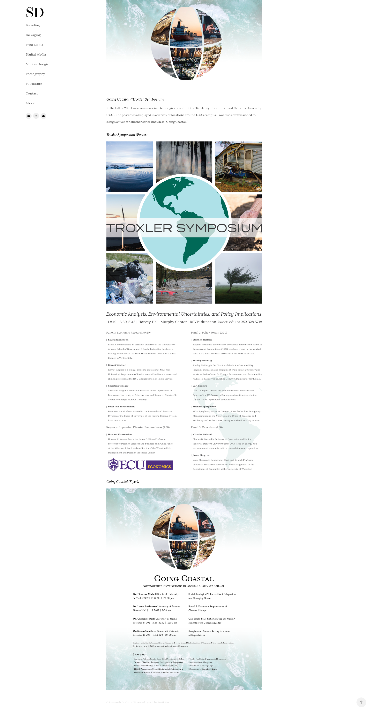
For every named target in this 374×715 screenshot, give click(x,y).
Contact (32, 93)
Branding (33, 25)
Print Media (34, 45)
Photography (35, 74)
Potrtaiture (34, 84)
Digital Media (36, 54)
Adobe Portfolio (159, 702)
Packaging (33, 35)
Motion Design (37, 64)
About (30, 103)
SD (35, 12)
